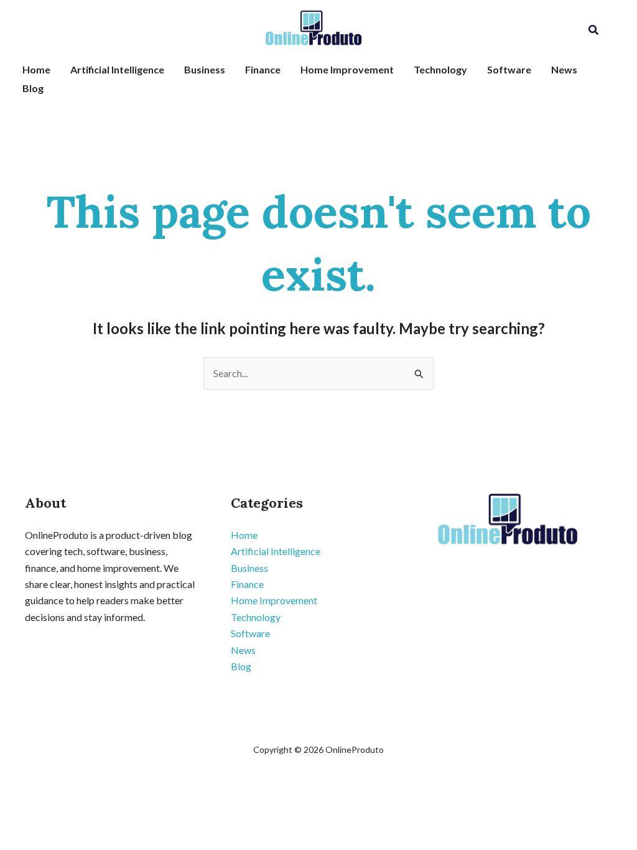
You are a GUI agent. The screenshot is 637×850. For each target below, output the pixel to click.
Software (509, 69)
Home (36, 69)
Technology (440, 69)
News (564, 69)
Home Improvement (347, 69)
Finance (263, 69)
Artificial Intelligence (117, 69)
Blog (33, 88)
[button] (594, 30)
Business (204, 69)
